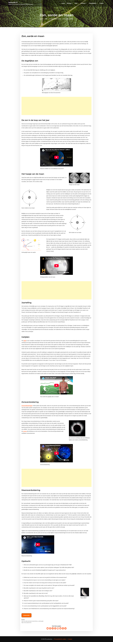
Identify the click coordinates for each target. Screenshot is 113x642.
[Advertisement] (57, 106)
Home (63, 3)
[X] (63, 628)
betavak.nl (13, 2)
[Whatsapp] (53, 628)
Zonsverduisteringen (27, 405)
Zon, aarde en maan (68, 19)
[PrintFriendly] (50, 628)
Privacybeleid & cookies (60, 639)
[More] (65, 628)
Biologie (69, 3)
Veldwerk (83, 3)
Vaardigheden (93, 3)
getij (25, 340)
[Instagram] (55, 628)
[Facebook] (58, 628)
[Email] (47, 628)
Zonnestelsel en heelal (55, 19)
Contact (70, 639)
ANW (76, 3)
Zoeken (102, 3)
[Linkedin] (60, 628)
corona (25, 431)
